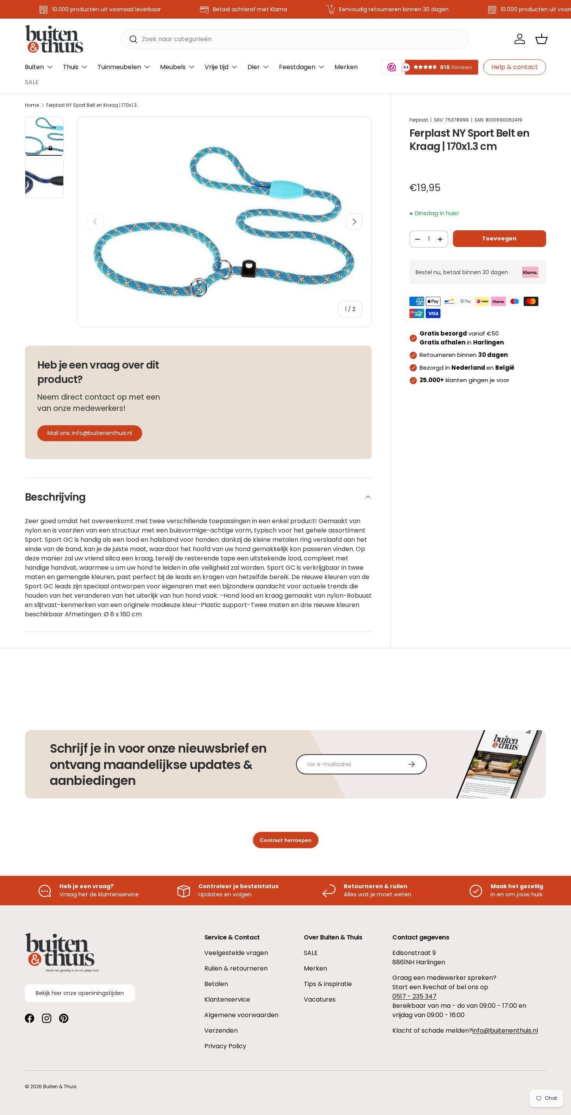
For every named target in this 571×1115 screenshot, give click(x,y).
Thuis (70, 67)
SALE (32, 82)
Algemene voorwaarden (241, 1015)
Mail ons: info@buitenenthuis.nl (89, 433)
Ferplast (418, 120)
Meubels (173, 67)
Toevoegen (499, 238)
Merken (346, 67)
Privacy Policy (225, 1046)
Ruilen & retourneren (236, 968)
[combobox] (294, 39)
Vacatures (320, 999)
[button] (541, 38)
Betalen (216, 983)
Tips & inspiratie (328, 983)
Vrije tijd (216, 67)
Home (32, 105)
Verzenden (221, 1030)
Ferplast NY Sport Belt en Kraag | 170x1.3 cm (92, 105)
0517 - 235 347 (414, 996)
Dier (253, 67)
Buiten (34, 67)
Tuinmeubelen (119, 67)
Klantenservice (227, 999)
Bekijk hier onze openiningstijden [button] (80, 993)
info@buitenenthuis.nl (505, 1030)
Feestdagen (297, 67)
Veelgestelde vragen (236, 952)
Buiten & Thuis (60, 1086)
